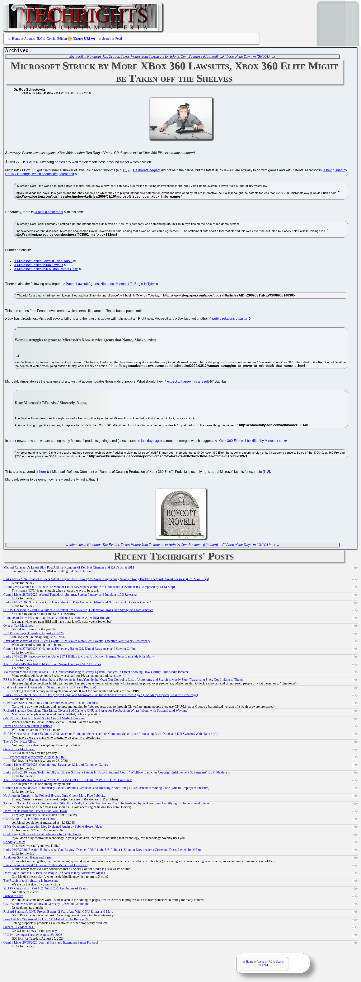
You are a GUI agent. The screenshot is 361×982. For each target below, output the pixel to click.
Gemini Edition (57, 38)
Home (16, 38)
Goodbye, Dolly (14, 842)
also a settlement (50, 212)
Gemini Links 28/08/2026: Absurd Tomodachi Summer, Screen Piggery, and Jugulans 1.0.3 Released (70, 594)
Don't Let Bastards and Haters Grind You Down (35, 811)
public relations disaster (229, 318)
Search (106, 38)
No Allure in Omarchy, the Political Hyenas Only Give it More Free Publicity (54, 795)
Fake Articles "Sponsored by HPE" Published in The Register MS (46, 919)
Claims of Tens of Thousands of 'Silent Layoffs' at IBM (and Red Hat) (49, 687)
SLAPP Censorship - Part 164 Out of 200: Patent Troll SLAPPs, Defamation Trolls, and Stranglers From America (78, 610)
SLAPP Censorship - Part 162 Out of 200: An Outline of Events (45, 888)
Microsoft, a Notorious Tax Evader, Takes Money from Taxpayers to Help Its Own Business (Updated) (143, 56)
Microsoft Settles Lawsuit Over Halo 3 (44, 261)
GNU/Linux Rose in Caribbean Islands (29, 818)
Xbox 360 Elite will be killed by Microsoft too (251, 441)
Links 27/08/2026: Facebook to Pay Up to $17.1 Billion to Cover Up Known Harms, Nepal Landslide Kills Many (78, 656)
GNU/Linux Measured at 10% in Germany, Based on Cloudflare (46, 904)
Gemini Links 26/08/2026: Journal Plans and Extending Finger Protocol (50, 942)
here (42, 471)
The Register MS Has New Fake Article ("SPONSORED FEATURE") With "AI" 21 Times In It (67, 780)
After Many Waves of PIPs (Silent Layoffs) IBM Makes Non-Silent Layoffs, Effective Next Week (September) (76, 641)
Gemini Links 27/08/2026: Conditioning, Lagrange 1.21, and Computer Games (55, 764)
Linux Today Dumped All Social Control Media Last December (45, 865)
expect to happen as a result (188, 381)
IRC (39, 38)
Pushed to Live (13, 896)
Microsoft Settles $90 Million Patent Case (47, 269)
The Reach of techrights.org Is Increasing (30, 880)
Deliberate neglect (146, 170)
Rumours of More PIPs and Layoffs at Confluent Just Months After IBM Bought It (57, 617)
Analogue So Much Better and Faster (27, 857)
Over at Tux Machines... (19, 625)
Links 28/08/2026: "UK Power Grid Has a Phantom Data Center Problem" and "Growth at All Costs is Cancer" (77, 602)
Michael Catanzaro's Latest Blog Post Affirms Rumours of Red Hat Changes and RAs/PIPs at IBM (68, 567)
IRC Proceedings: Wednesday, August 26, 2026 (34, 757)
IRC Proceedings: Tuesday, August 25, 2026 (32, 934)
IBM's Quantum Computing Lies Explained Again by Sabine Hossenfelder (52, 826)
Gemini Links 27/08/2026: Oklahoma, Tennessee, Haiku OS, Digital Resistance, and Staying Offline (69, 648)
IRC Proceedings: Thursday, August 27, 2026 (33, 633)
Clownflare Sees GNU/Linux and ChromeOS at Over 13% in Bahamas (50, 703)
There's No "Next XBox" (20, 741)
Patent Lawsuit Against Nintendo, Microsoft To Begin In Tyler (110, 284)
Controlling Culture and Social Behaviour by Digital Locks (42, 834)
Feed (118, 38)
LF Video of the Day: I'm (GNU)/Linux (247, 56)
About (28, 38)
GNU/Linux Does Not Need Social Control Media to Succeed (44, 718)
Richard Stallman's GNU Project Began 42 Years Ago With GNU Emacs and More (58, 911)
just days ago (151, 441)
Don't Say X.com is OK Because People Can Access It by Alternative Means (54, 873)
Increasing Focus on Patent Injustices (27, 726)
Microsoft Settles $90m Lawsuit (40, 265)
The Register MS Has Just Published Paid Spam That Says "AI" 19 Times (52, 664)
